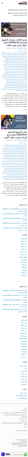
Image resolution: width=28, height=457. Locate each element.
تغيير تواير (22, 77)
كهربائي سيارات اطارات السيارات (10, 179)
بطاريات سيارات (23, 365)
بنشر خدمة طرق (21, 151)
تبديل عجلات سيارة (11, 74)
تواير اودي (12, 77)
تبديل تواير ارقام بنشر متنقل (10, 156)
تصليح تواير (6, 75)
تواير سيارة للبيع (21, 164)
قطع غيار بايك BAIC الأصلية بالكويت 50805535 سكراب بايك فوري (15, 228)
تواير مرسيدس (21, 82)
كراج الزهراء (20, 174)
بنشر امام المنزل (7, 148)
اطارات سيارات (7, 52)
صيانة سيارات (17, 172)
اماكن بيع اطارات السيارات (10, 54)
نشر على (12, 48)
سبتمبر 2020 (24, 262)
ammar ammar (20, 48)
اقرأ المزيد (24, 109)
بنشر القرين (13, 148)
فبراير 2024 (24, 246)
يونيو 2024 (24, 241)
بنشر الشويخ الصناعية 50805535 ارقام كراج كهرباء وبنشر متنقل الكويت (15, 135)
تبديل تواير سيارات (21, 70)
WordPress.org (23, 398)
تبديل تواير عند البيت (13, 70)
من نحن (25, 426)
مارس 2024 (24, 244)
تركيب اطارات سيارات (12, 75)
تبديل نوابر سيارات (20, 75)
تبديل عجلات (15, 72)
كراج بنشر (15, 174)
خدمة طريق (15, 168)
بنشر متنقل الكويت (10, 454)
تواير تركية (23, 79)
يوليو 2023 (24, 259)
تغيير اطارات (9, 159)
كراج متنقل (14, 87)
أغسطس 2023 (23, 257)
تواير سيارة (19, 80)
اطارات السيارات (20, 52)
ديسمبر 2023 (23, 251)
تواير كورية (10, 80)
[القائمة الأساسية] (2, 3)
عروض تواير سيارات (10, 172)
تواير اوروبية (8, 77)
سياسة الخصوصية (23, 420)
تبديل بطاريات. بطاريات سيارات (15, 65)
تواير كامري (14, 80)
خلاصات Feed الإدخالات (21, 395)
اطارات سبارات (14, 52)
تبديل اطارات (16, 59)
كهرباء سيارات (23, 381)
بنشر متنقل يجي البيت (20, 154)
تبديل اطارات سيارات (20, 62)
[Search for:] (14, 281)
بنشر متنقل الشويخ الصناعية (10, 57)
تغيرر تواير (14, 159)
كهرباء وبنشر (12, 88)
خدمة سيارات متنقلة (23, 418)
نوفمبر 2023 (24, 254)
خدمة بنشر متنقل (21, 168)
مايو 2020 (24, 270)
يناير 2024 (24, 249)
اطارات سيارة (18, 54)
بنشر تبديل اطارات (17, 56)
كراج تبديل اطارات (20, 87)
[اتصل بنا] (3, 454)
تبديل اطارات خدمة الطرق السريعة (17, 61)
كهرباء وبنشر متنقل (20, 90)
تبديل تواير (14, 67)
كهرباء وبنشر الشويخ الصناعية (18, 176)
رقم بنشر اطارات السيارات (19, 169)
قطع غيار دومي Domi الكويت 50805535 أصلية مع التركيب (14, 214)
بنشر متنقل (5, 151)
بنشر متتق (23, 57)
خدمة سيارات (21, 142)
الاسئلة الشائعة (24, 410)
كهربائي (14, 177)
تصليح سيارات (19, 159)
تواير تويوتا (19, 79)
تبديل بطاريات (8, 154)
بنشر (4, 54)
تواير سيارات (21, 50)
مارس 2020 (24, 275)
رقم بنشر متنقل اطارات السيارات (11, 171)
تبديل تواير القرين (14, 158)
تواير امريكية (17, 77)
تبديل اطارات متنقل (8, 64)
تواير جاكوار (14, 79)
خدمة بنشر (6, 164)
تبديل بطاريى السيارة (20, 156)
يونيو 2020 (24, 267)
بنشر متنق (10, 151)
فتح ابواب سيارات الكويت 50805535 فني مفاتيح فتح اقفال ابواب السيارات (14, 423)
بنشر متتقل (18, 57)
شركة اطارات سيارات (20, 85)
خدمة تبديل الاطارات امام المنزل (17, 83)
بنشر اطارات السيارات (11, 146)
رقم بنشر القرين (10, 169)
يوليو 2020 (24, 265)
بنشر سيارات (18, 430)
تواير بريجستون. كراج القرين (17, 163)
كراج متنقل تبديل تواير (19, 88)
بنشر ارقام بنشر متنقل (20, 146)
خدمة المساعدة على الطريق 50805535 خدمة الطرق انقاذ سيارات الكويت (15, 415)
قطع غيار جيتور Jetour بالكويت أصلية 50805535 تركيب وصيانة (15, 224)
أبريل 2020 (24, 272)
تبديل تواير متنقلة (21, 72)
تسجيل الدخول (23, 393)
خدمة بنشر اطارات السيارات (12, 166)
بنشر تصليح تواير (19, 149)
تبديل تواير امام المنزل (19, 69)
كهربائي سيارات (9, 177)
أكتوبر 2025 (24, 238)
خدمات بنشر (11, 164)
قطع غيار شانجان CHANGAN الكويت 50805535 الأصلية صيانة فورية (15, 210)
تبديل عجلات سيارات (20, 74)
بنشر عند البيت (15, 151)
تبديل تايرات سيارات (20, 67)
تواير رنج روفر (8, 79)
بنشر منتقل (13, 154)
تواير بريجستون (16, 161)
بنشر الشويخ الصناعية (20, 148)
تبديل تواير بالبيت (11, 69)
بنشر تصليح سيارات (12, 149)
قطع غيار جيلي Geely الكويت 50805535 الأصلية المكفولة (15, 219)
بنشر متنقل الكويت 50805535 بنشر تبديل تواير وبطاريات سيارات (14, 412)
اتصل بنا (25, 408)
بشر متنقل (8, 145)
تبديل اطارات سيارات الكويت (18, 64)
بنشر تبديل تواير (10, 56)
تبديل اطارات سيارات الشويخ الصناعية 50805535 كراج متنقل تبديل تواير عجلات (14, 42)
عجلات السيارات (12, 85)
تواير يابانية (16, 82)
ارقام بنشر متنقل (20, 145)
